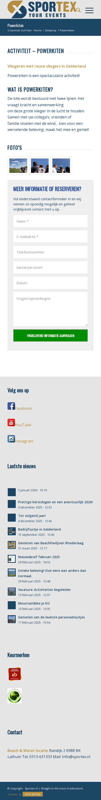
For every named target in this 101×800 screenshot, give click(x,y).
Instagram (24, 441)
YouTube (23, 424)
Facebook (23, 408)
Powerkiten (15, 25)
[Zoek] (76, 9)
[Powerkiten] (18, 166)
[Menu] (87, 9)
